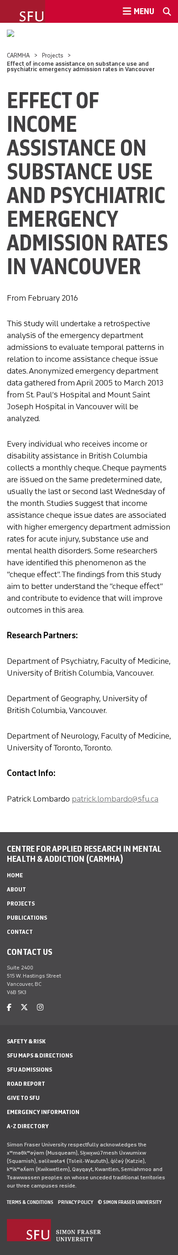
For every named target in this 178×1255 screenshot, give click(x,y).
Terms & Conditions (30, 1202)
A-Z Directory (28, 1126)
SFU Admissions (29, 1069)
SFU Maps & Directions (40, 1055)
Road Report (26, 1084)
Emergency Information (43, 1112)
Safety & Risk (26, 1041)
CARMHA (18, 55)
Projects (52, 55)
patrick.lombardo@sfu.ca (115, 799)
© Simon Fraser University (130, 1202)
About (16, 889)
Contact (20, 932)
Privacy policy (75, 1202)
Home (15, 875)
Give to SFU (23, 1098)
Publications (27, 918)
